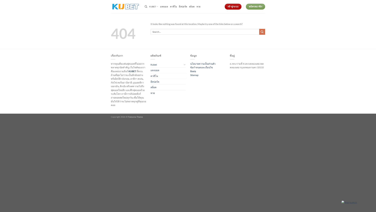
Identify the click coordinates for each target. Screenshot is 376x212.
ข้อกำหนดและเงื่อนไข (201, 67)
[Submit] (262, 32)
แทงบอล (164, 6)
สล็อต (191, 6)
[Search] (146, 7)
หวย (198, 6)
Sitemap (194, 75)
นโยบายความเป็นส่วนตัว (202, 63)
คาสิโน (173, 6)
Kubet (152, 6)
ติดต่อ (193, 71)
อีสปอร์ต (183, 6)
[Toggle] (184, 64)
